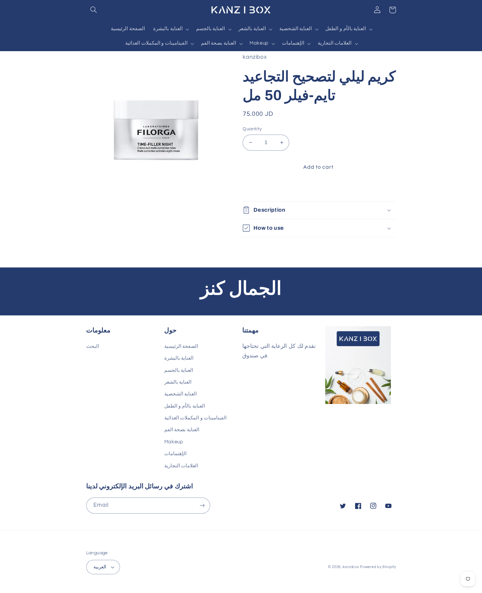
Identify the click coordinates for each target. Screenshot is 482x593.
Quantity (252, 129)
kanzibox (351, 567)
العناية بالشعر (178, 382)
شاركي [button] (258, 188)
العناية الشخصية (180, 394)
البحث (92, 346)
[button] (93, 9)
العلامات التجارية (181, 465)
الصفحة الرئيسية (181, 346)
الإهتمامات (175, 453)
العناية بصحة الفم (181, 429)
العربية (99, 567)
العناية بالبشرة (179, 358)
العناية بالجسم (178, 370)
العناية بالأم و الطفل (184, 406)
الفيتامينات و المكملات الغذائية (195, 417)
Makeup (173, 441)
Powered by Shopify (378, 567)
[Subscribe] (202, 506)
